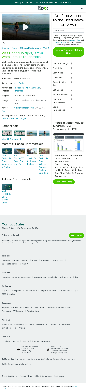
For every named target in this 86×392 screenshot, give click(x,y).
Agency (35, 260)
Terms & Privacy (26, 376)
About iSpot (7, 324)
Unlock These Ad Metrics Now (69, 52)
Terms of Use (60, 42)
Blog (27, 307)
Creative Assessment (21, 277)
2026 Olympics (8, 294)
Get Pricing (20, 328)
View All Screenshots (12, 139)
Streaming (45, 260)
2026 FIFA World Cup (67, 290)
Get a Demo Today (64, 181)
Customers (19, 324)
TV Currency (18, 311)
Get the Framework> (60, 2)
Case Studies (16, 307)
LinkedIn (35, 341)
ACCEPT (12, 389)
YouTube (36, 87)
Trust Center (59, 376)
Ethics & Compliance (43, 376)
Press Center (42, 324)
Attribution (53, 277)
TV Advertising (33, 311)
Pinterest (18, 90)
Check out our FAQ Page (14, 118)
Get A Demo (76, 235)
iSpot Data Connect (10, 264)
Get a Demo (7, 328)
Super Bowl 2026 (48, 290)
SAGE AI (25, 264)
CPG (62, 260)
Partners (66, 324)
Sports (55, 260)
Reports (5, 307)
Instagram (45, 341)
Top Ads (5, 290)
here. (73, 359)
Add (3, 111)
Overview (6, 260)
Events (70, 307)
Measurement (40, 277)
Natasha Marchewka (24, 108)
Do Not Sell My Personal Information (16, 364)
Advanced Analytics (69, 277)
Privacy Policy (74, 40)
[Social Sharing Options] (4, 42)
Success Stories (38, 307)
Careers (30, 324)
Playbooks (6, 311)
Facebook (19, 87)
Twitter (28, 87)
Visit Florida (19, 83)
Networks (25, 260)
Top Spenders (17, 290)
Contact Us (55, 324)
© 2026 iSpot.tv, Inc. (9, 376)
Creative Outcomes (55, 307)
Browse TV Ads (32, 290)
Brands (15, 260)
